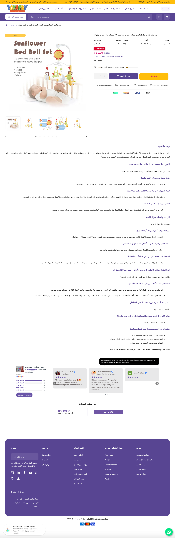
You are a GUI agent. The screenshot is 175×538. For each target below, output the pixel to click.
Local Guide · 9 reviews (70, 374)
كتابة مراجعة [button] (108, 412)
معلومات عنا (46, 455)
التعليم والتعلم (44, 9)
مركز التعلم (46, 465)
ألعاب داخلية (59, 9)
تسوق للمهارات (128, 9)
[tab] (36, 137)
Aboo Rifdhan (102, 373)
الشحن (103, 56)
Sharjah (108, 469)
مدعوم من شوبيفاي (101, 519)
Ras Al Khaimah (111, 465)
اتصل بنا (45, 460)
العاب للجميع (94, 9)
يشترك (13, 448)
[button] (13, 123)
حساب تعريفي (141, 474)
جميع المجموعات (17, 17)
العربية (164, 9)
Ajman (107, 460)
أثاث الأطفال (144, 9)
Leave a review (24, 395)
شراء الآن (153, 77)
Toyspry (112, 349)
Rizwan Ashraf (139, 372)
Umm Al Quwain (111, 474)
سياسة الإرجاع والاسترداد (145, 460)
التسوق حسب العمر (111, 9)
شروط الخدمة (141, 469)
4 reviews (137, 374)
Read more (59, 390)
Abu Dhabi (109, 455)
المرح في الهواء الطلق (76, 9)
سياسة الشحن (141, 465)
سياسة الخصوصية (142, 455)
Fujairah (108, 479)
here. (127, 362)
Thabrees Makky (68, 372)
